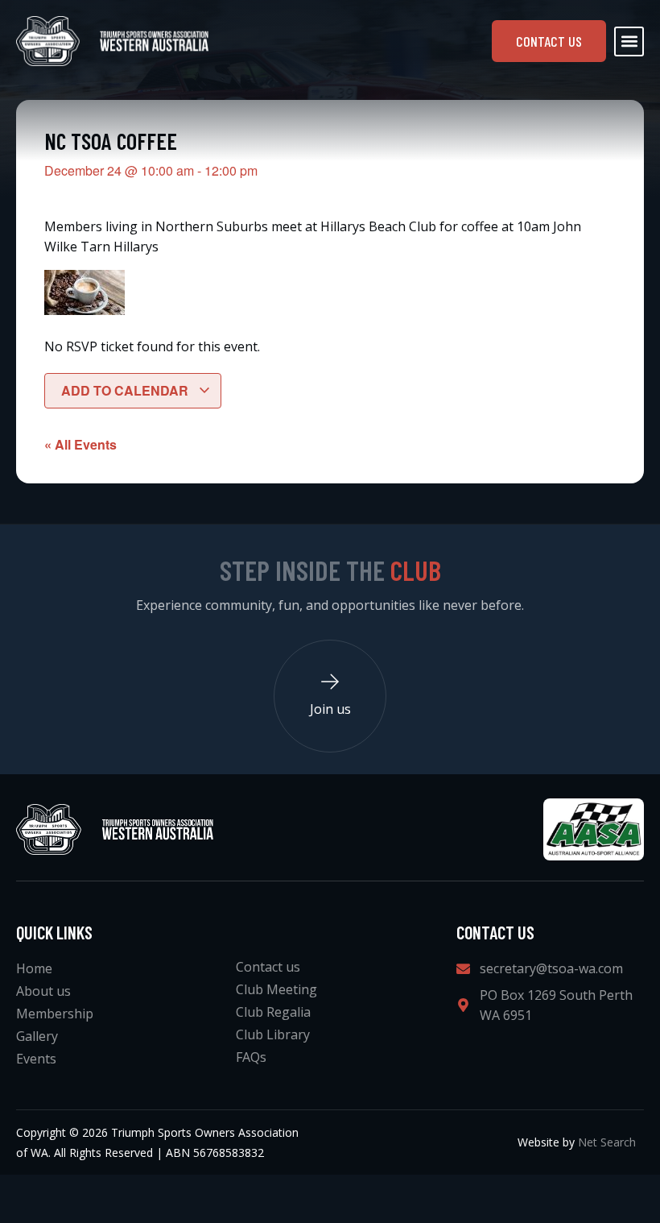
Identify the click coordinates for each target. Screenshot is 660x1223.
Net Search (607, 1142)
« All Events (80, 444)
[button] (629, 41)
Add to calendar (126, 390)
